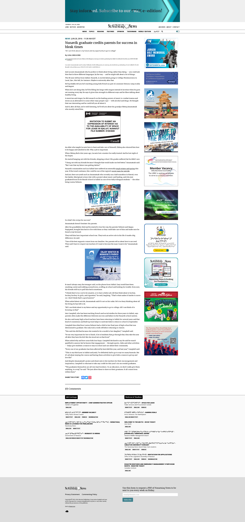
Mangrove (72, 506)
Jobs (67, 27)
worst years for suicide (120, 171)
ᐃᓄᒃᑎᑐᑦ (156, 31)
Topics (91, 31)
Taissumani (131, 31)
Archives (162, 27)
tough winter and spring (125, 169)
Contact (176, 27)
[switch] (178, 31)
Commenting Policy (89, 494)
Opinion (120, 31)
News (84, 31)
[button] (67, 511)
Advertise (81, 27)
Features (110, 31)
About (169, 27)
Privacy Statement (72, 494)
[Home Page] (122, 26)
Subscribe (127, 500)
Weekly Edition (144, 31)
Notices (73, 27)
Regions (100, 31)
